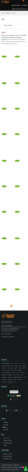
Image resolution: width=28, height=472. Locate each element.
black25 (23, 365)
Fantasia (7, 370)
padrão (25, 377)
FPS (11, 370)
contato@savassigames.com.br (21, 8)
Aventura (16, 365)
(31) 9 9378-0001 (17, 5)
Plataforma (4, 379)
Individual (19, 370)
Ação (20, 365)
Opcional (10, 377)
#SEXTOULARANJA (6, 363)
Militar (23, 372)
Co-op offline (4, 368)
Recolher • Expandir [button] (8, 25)
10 (16, 363)
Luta (20, 372)
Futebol (15, 370)
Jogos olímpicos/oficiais (6, 372)
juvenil (13, 372)
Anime (12, 365)
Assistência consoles (7, 453)
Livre (17, 372)
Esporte (3, 370)
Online (22, 374)
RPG (16, 379)
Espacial (24, 368)
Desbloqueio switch (7, 458)
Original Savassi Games (17, 377)
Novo (15, 374)
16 (22, 363)
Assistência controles (7, 456)
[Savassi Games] (5, 2)
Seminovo (20, 379)
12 (18, 363)
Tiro (15, 381)
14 (20, 363)
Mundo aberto (10, 374)
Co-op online (10, 368)
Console (15, 368)
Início (2, 13)
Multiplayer (4, 374)
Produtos (8, 13)
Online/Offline (4, 377)
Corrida (19, 368)
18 (25, 363)
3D (13, 363)
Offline (18, 374)
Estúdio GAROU (15, 469)
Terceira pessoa (11, 381)
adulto (8, 365)
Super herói (4, 381)
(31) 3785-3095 (24, 5)
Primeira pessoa (10, 379)
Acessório (4, 365)
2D (11, 363)
